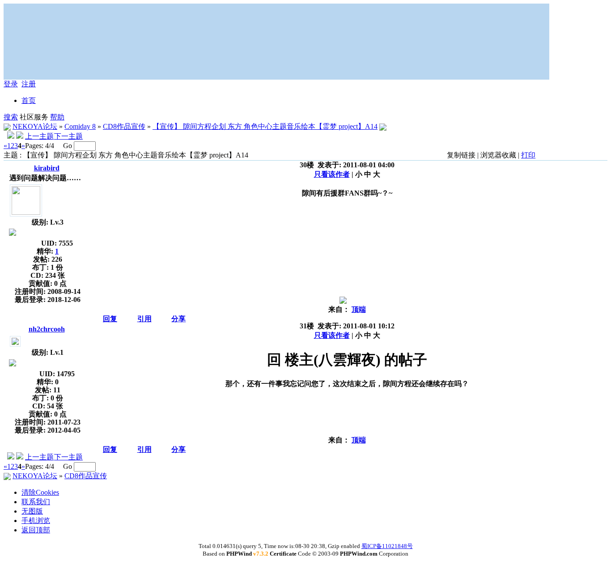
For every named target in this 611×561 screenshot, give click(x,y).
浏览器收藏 (498, 155)
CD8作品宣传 (124, 126)
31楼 (307, 326)
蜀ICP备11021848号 (387, 546)
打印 (528, 155)
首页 (28, 100)
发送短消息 (21, 241)
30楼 (307, 165)
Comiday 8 (80, 126)
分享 (178, 318)
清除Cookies (40, 492)
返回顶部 (35, 530)
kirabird (46, 168)
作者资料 (12, 241)
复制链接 (461, 155)
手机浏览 (35, 520)
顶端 (359, 309)
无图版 (32, 511)
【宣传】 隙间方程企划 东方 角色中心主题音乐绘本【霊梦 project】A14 (265, 126)
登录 (11, 84)
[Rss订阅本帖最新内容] (382, 126)
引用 (144, 318)
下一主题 (68, 136)
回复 (110, 318)
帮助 (57, 117)
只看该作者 (332, 174)
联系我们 (35, 502)
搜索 (11, 117)
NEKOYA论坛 (35, 126)
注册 (28, 84)
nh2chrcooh (47, 329)
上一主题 (39, 136)
